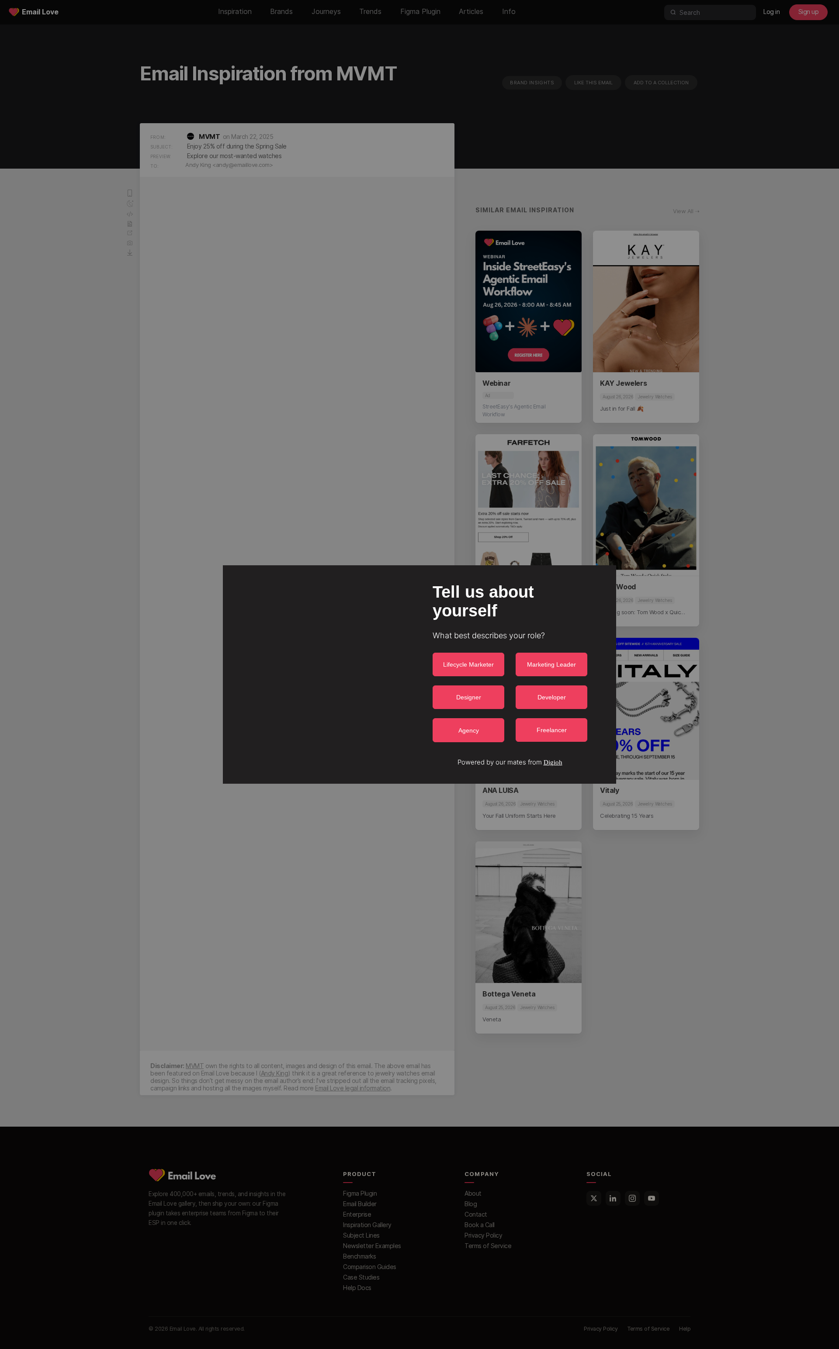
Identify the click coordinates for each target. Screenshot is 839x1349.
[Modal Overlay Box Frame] (419, 674)
